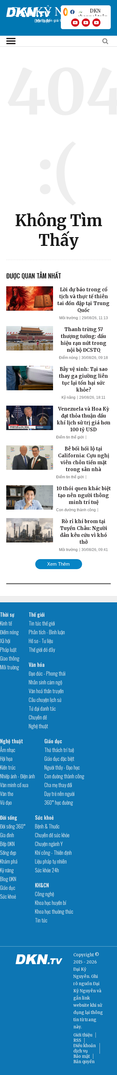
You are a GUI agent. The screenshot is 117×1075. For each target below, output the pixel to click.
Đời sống (8, 817)
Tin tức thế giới (42, 623)
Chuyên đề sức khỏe (52, 835)
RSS (77, 1040)
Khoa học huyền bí (50, 902)
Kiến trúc (8, 767)
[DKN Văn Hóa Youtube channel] (96, 22)
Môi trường (68, 318)
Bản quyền (84, 1061)
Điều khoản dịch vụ (84, 1048)
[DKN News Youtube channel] (75, 22)
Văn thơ (6, 793)
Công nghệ (44, 894)
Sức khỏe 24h (47, 870)
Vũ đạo (6, 802)
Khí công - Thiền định (53, 852)
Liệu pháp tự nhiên (51, 861)
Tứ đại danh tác (42, 708)
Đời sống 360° (13, 826)
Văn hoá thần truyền (46, 691)
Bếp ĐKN (7, 844)
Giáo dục (53, 741)
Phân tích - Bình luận (47, 632)
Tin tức (41, 920)
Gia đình (7, 835)
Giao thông (9, 658)
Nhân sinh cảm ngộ (45, 682)
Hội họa (6, 758)
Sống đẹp (8, 852)
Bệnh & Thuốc (47, 826)
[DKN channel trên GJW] (92, 12)
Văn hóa (37, 664)
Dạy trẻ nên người (59, 793)
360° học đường (58, 802)
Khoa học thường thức (54, 911)
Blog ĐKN (8, 879)
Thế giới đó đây (42, 649)
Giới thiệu (82, 1035)
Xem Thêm (58, 564)
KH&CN (42, 885)
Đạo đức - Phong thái (47, 673)
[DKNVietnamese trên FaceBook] (72, 12)
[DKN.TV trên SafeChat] (65, 12)
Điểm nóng (68, 358)
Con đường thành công (76, 510)
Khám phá (8, 861)
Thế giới (37, 614)
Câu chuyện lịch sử (45, 700)
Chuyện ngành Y (49, 844)
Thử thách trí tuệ (59, 750)
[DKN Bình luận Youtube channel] (86, 22)
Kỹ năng (68, 397)
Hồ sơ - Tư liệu (41, 641)
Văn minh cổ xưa (14, 785)
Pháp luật (8, 649)
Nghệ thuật (38, 726)
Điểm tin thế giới (70, 437)
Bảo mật (81, 1056)
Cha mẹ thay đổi (58, 785)
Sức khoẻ (8, 896)
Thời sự (7, 614)
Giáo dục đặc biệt (59, 758)
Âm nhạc (7, 750)
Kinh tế (6, 623)
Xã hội (5, 641)
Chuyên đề (38, 717)
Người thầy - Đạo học (62, 767)
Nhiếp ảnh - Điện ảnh (17, 776)
